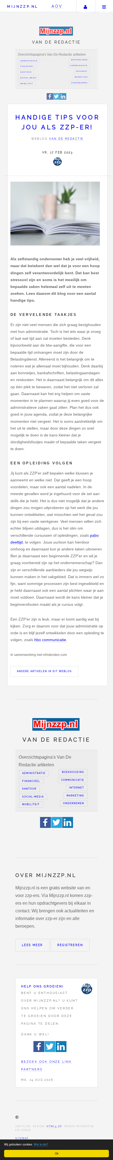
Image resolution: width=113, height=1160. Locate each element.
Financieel (27, 66)
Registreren (70, 945)
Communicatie (78, 65)
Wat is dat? (41, 1144)
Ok (56, 1153)
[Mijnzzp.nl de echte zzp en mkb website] (56, 31)
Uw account (85, 6)
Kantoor (26, 72)
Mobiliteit (26, 83)
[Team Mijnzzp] (57, 161)
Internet (82, 71)
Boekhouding (79, 60)
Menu (104, 6)
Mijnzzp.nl (22, 6)
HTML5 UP (54, 1126)
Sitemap (22, 1138)
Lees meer (32, 945)
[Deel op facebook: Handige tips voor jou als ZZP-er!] (50, 98)
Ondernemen (79, 83)
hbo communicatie (50, 640)
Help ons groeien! (42, 986)
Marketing (81, 77)
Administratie (29, 61)
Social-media (28, 78)
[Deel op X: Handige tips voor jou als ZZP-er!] (56, 98)
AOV (57, 6)
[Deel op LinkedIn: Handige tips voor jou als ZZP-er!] (63, 98)
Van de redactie (66, 138)
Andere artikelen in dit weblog (44, 671)
